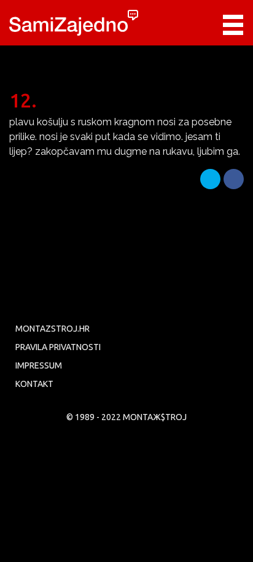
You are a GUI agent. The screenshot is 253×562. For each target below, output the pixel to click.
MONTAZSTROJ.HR (52, 328)
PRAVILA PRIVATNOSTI (58, 347)
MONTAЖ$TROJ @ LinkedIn (196, 297)
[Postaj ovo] (234, 179)
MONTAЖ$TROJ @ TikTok (225, 297)
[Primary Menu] (233, 25)
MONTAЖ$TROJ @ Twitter (54, 297)
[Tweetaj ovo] (210, 179)
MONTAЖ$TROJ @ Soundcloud (168, 297)
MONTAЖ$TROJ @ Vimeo (83, 297)
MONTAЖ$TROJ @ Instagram (140, 297)
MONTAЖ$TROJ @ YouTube (111, 297)
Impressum (38, 365)
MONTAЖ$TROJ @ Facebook (26, 297)
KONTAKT (34, 384)
